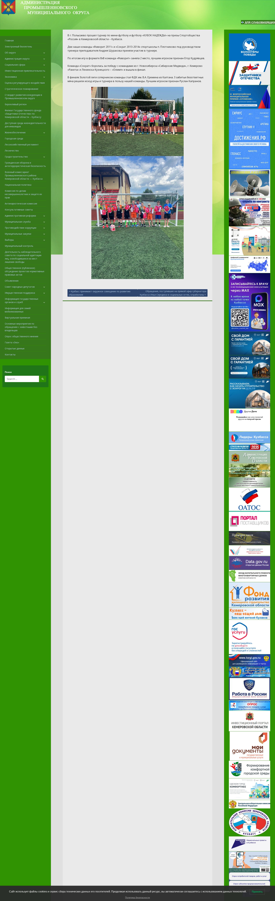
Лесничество (12, 150)
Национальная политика (18, 184)
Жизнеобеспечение (15, 132)
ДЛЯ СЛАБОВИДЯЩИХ (259, 22)
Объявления (11, 280)
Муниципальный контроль (19, 245)
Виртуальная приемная (17, 317)
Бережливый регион (16, 104)
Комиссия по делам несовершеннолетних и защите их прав (23, 194)
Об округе (10, 52)
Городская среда (14, 138)
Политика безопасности (137, 897)
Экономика (11, 76)
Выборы (9, 239)
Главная (9, 40)
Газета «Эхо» (12, 342)
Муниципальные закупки (18, 233)
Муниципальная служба (18, 221)
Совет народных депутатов (20, 286)
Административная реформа (20, 215)
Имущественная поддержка (20, 292)
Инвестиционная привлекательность (25, 70)
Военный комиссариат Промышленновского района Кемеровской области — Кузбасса (23, 175)
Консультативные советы (19, 209)
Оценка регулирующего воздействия (25, 82)
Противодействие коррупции (20, 227)
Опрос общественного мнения (21, 336)
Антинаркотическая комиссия (21, 203)
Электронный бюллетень (18, 46)
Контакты (10, 354)
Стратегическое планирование (21, 88)
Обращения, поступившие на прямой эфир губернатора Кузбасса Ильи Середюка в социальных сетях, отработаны (173, 293)
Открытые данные (15, 348)
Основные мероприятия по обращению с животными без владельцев (21, 327)
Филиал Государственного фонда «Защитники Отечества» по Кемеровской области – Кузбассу (23, 114)
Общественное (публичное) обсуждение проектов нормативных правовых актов (24, 271)
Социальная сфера (15, 64)
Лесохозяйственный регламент (22, 144)
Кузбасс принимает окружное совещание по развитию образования (99, 293)
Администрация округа (17, 58)
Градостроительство (16, 156)
